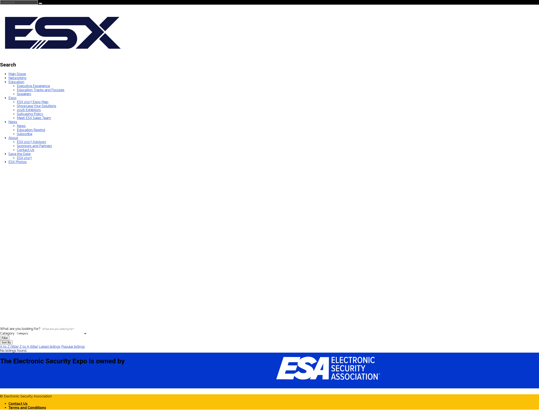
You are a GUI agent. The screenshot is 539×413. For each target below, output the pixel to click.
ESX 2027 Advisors (31, 142)
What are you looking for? (20, 329)
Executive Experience (33, 86)
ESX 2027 (24, 158)
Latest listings (49, 347)
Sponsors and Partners (34, 146)
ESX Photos (17, 162)
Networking (17, 78)
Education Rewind (31, 130)
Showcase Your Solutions (36, 106)
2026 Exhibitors (29, 110)
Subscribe (24, 134)
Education (16, 82)
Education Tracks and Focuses (40, 90)
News (12, 122)
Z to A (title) (28, 347)
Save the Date (19, 154)
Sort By (6, 342)
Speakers (24, 94)
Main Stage (17, 74)
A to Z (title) (9, 347)
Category (7, 333)
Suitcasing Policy (30, 114)
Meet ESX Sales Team (34, 118)
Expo (12, 98)
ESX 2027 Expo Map (32, 102)
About (13, 138)
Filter (5, 338)
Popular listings (73, 347)
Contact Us (25, 150)
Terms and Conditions (27, 408)
